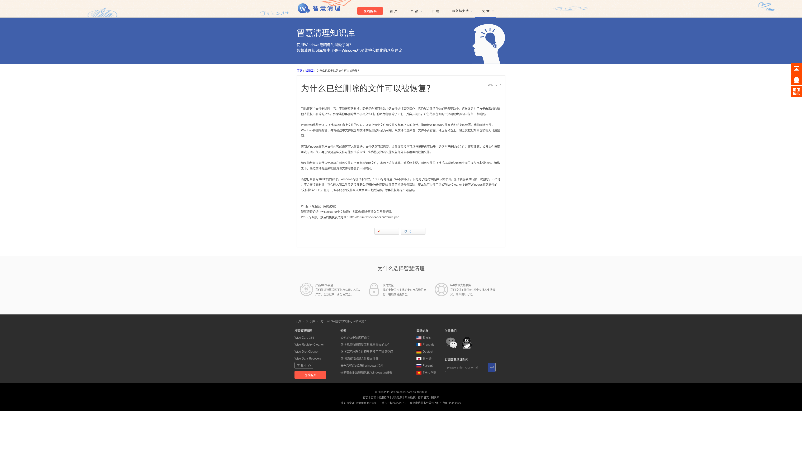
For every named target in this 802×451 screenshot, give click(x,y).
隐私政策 (410, 397)
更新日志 (423, 397)
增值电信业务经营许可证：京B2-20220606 (435, 403)
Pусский (428, 365)
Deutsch (428, 351)
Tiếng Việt (429, 372)
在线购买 (310, 375)
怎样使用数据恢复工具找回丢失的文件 (365, 344)
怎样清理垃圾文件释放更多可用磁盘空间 (366, 351)
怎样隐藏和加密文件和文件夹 (359, 358)
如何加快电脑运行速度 (355, 337)
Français (428, 344)
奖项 (373, 397)
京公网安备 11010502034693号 (360, 403)
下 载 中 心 (304, 365)
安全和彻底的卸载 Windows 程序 (361, 365)
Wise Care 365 (304, 337)
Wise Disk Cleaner (306, 351)
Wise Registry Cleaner (309, 344)
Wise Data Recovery (307, 358)
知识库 (309, 70)
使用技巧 (383, 397)
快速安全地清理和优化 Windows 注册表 (366, 372)
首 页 (297, 321)
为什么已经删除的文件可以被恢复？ (343, 321)
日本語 (427, 358)
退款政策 (397, 397)
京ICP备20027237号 (394, 403)
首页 (299, 70)
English (427, 337)
